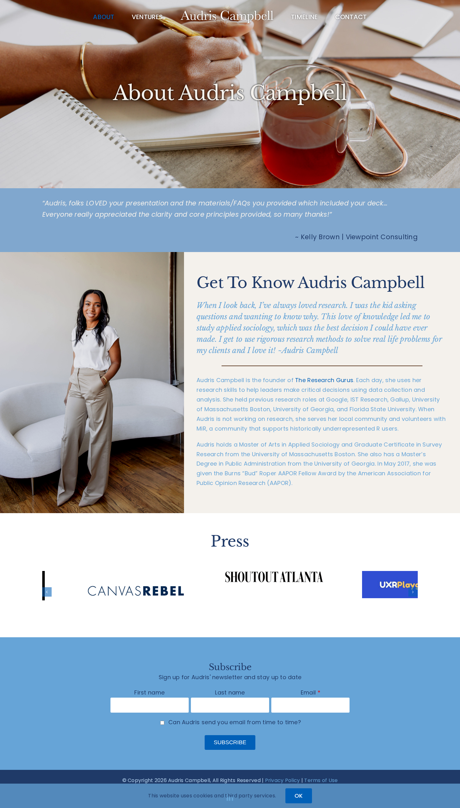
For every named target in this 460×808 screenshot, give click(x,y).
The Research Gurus (324, 380)
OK (298, 796)
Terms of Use (321, 780)
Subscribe (230, 742)
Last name (230, 692)
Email (308, 692)
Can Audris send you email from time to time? (234, 722)
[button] (47, 592)
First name (149, 692)
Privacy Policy (282, 780)
